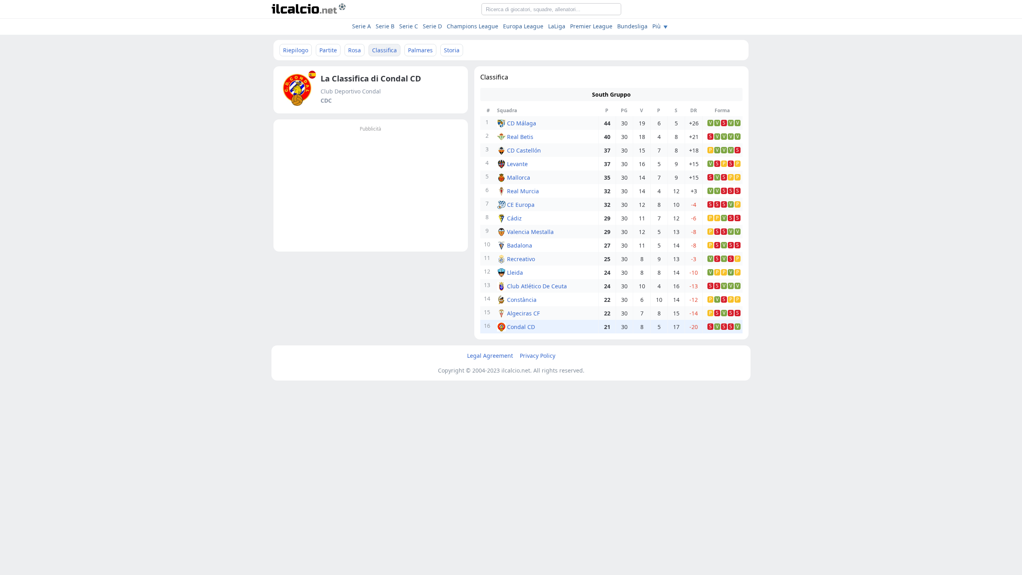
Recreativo (521, 259)
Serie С (408, 26)
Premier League (591, 26)
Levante (517, 164)
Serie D (432, 26)
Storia (452, 50)
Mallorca (518, 177)
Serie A (361, 26)
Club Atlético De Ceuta (537, 286)
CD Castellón (524, 150)
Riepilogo (295, 50)
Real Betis (520, 137)
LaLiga (556, 26)
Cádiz (514, 218)
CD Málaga (521, 123)
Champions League (472, 26)
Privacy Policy (537, 355)
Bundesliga (632, 26)
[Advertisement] (370, 190)
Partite (328, 50)
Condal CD (521, 327)
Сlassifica (384, 50)
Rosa (354, 50)
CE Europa (521, 204)
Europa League (523, 26)
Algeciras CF (523, 313)
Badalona (519, 245)
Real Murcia (523, 191)
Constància (522, 299)
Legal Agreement (490, 355)
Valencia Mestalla (530, 232)
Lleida (515, 272)
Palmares (420, 50)
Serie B (385, 26)
